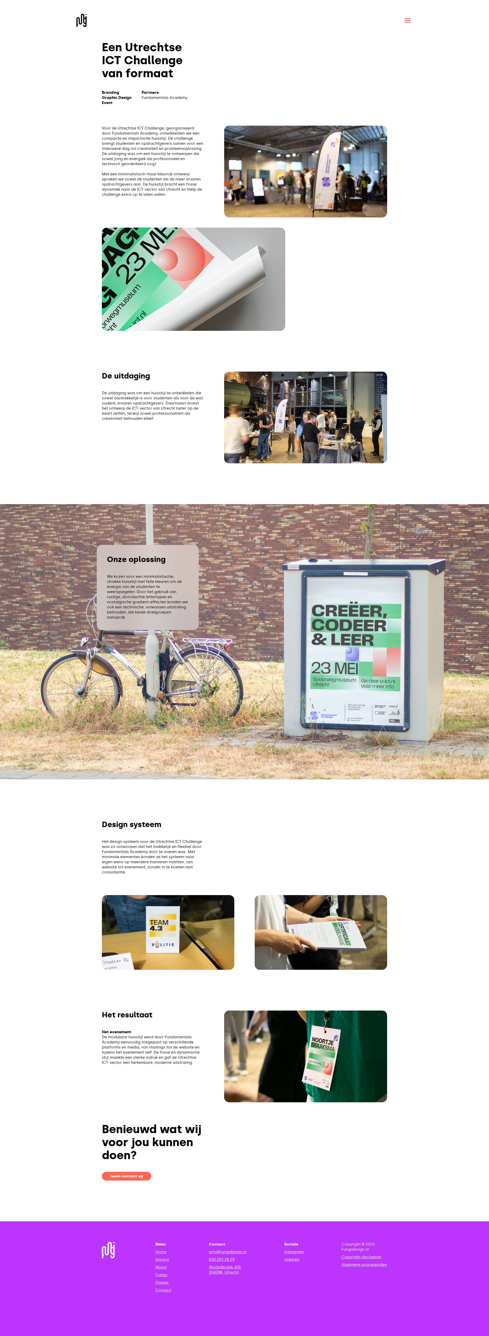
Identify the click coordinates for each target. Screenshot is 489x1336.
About (161, 1267)
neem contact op (126, 1176)
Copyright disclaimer (362, 1257)
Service (162, 1259)
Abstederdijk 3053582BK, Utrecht (225, 1270)
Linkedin (292, 1259)
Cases (161, 1275)
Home (161, 1252)
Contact (163, 1290)
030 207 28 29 (222, 1259)
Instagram (294, 1252)
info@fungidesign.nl (228, 1252)
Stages (162, 1282)
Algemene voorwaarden (364, 1264)
